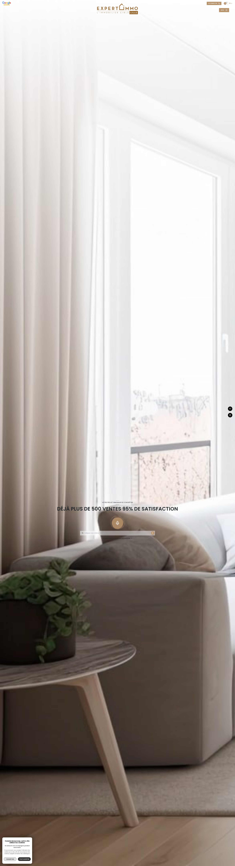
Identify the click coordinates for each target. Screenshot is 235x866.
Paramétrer (10, 859)
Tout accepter (24, 859)
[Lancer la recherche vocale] (117, 522)
